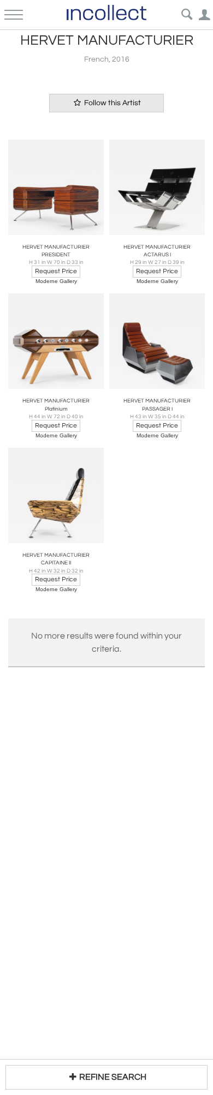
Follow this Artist (111, 103)
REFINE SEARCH (112, 1077)
